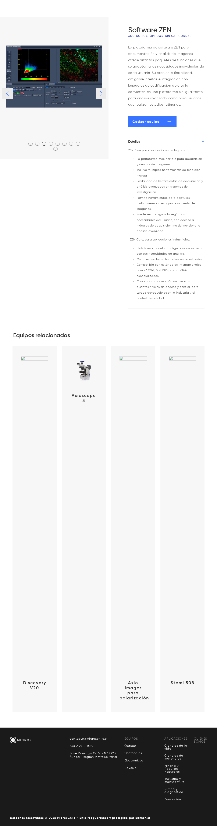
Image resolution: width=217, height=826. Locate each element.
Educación (172, 799)
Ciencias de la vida (175, 747)
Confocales (133, 753)
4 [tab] (50, 145)
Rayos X (130, 768)
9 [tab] (55, 150)
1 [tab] (30, 145)
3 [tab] (44, 145)
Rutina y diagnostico (173, 791)
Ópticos (156, 35)
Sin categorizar (178, 35)
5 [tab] (57, 145)
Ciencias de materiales (173, 757)
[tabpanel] (54, 76)
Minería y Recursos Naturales (172, 768)
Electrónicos (133, 760)
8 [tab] (78, 145)
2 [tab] (37, 145)
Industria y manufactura (174, 780)
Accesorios (138, 35)
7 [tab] (71, 145)
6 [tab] (64, 145)
